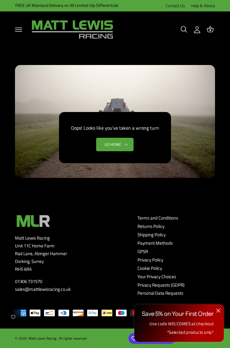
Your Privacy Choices (156, 276)
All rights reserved (72, 338)
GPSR (142, 251)
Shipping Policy (151, 235)
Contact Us (175, 6)
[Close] (218, 311)
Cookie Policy (149, 268)
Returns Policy (150, 226)
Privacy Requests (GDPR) (160, 285)
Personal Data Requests (160, 293)
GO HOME (113, 144)
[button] (18, 29)
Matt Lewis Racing (42, 338)
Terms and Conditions (157, 218)
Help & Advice (203, 6)
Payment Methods (155, 243)
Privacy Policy (150, 260)
